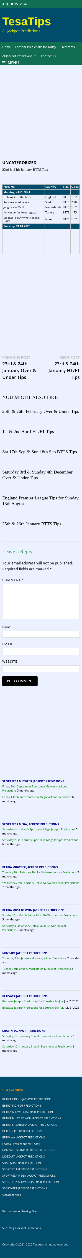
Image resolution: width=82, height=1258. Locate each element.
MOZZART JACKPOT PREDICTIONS (25, 953)
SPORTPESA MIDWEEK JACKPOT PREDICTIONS (33, 781)
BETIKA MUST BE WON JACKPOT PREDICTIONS (33, 910)
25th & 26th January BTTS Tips (31, 523)
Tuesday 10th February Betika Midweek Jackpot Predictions (39, 872)
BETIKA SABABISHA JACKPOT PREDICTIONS (29, 1125)
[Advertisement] (41, 117)
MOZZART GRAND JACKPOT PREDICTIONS (28, 1150)
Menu (13, 62)
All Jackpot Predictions (17, 56)
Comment (13, 580)
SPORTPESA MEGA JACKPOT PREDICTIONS (30, 824)
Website (9, 661)
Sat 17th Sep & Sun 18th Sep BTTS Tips (39, 451)
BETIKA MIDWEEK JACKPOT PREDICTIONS (30, 867)
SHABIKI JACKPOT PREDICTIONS (23, 1031)
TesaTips (26, 21)
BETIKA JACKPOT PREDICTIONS (21, 1106)
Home (6, 47)
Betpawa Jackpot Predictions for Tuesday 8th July (33, 1001)
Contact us (48, 56)
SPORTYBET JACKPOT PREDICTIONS (24, 1188)
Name (7, 627)
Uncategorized (19, 162)
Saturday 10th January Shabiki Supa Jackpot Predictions (37, 1046)
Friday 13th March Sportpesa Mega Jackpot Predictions (37, 797)
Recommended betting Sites (20, 1211)
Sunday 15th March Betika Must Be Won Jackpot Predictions (40, 915)
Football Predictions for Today (35, 47)
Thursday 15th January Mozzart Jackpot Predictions (34, 958)
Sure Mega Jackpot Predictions (21, 1228)
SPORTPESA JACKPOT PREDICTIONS (24, 1169)
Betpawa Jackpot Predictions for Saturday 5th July (33, 1008)
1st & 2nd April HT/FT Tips (28, 431)
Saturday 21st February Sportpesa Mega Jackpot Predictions (40, 840)
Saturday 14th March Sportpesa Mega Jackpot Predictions (38, 829)
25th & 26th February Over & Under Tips (40, 411)
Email (7, 644)
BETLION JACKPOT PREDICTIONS (22, 1131)
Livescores (68, 47)
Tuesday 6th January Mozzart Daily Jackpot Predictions (36, 969)
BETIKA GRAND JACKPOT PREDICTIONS (26, 1099)
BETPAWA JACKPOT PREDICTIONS (25, 996)
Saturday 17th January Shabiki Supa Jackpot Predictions (37, 1036)
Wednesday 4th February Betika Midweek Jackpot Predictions (40, 883)
